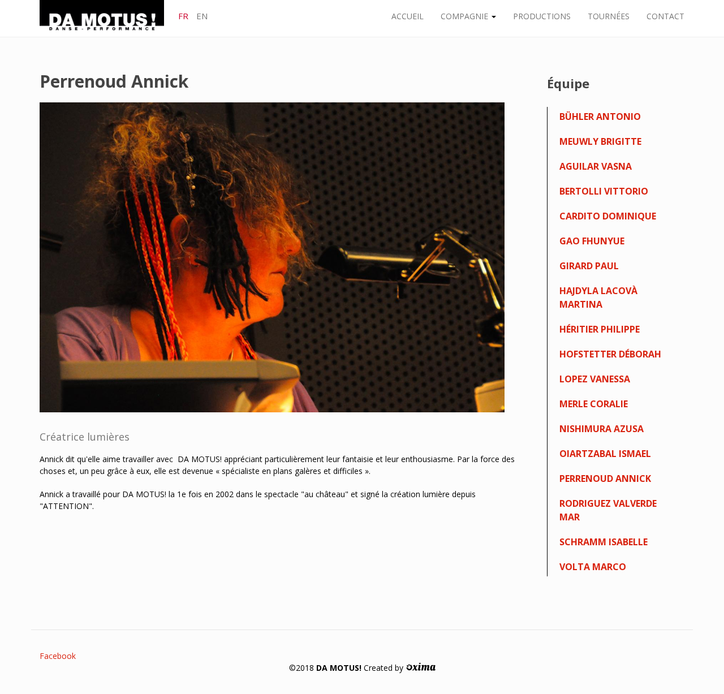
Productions (542, 16)
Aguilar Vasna (595, 166)
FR (183, 15)
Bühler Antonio (600, 116)
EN (202, 15)
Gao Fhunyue (591, 241)
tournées (609, 16)
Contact (665, 16)
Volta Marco (592, 567)
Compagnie (465, 16)
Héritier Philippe (599, 329)
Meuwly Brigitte (600, 141)
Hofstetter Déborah (610, 354)
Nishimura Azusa (601, 429)
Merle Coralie (593, 404)
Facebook (58, 655)
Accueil (407, 16)
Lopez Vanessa (594, 379)
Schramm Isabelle (603, 542)
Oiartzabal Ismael (605, 453)
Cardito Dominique (607, 216)
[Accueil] (106, 18)
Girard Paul (589, 266)
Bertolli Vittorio (603, 191)
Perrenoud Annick (605, 478)
